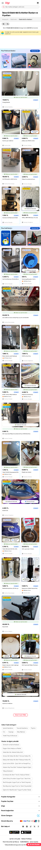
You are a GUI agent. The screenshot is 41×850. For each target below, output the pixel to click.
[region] (21, 60)
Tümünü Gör (35, 51)
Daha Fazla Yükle (20, 715)
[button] (3, 3)
